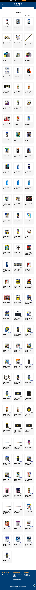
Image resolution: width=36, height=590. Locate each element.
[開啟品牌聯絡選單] (34, 585)
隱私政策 (18, 588)
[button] (3, 5)
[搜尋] (32, 8)
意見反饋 (24, 0)
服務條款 (15, 588)
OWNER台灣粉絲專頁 (27, 575)
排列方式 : (26, 15)
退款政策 (21, 588)
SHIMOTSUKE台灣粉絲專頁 (28, 576)
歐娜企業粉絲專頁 (26, 574)
